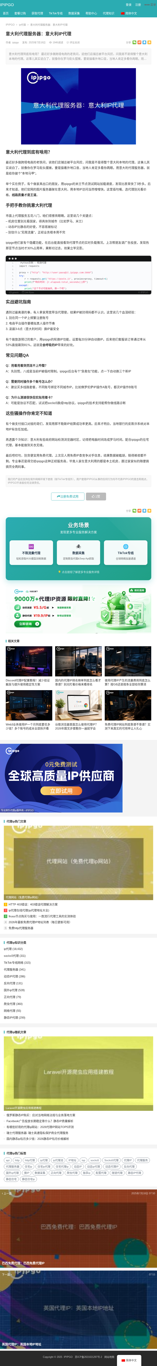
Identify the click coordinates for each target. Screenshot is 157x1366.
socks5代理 (11, 955)
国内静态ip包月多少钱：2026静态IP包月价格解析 (38, 1138)
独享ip (86, 1172)
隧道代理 (117, 1172)
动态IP (78, 1166)
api (8, 1160)
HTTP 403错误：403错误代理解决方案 (33, 904)
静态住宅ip (28, 1179)
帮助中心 (91, 13)
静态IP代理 (11, 1017)
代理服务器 (11, 969)
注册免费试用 (69, 496)
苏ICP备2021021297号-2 (88, 1357)
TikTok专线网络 (13, 962)
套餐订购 (20, 13)
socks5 (95, 1160)
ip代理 (22, 24)
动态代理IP (112, 1166)
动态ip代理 (93, 1166)
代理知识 (108, 13)
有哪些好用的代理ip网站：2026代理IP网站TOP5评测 (40, 1127)
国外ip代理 (10, 990)
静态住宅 (11, 1179)
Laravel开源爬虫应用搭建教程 (24, 1107)
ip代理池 (58, 1160)
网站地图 (109, 1357)
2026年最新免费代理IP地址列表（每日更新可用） (40, 922)
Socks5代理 (111, 1160)
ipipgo (16, 42)
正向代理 (9, 997)
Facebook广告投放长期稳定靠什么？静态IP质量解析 (40, 1121)
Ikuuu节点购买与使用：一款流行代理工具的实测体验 (42, 916)
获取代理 (37, 13)
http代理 (30, 1160)
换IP (26, 1172)
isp (83, 1160)
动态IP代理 (11, 976)
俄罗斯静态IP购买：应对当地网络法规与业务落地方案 (41, 1115)
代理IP (128, 1160)
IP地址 (72, 1160)
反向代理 (9, 983)
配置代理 (101, 1172)
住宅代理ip (62, 1166)
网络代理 (9, 1010)
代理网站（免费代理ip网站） (23, 897)
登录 (129, 4)
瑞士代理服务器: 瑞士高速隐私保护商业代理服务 (37, 1132)
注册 (138, 4)
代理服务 (142, 1160)
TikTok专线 (56, 13)
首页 (6, 13)
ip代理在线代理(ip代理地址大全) (29, 910)
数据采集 (74, 13)
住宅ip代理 (44, 1166)
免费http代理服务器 (21, 928)
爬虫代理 (9, 1003)
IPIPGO (7, 4)
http (17, 1160)
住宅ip (28, 1166)
